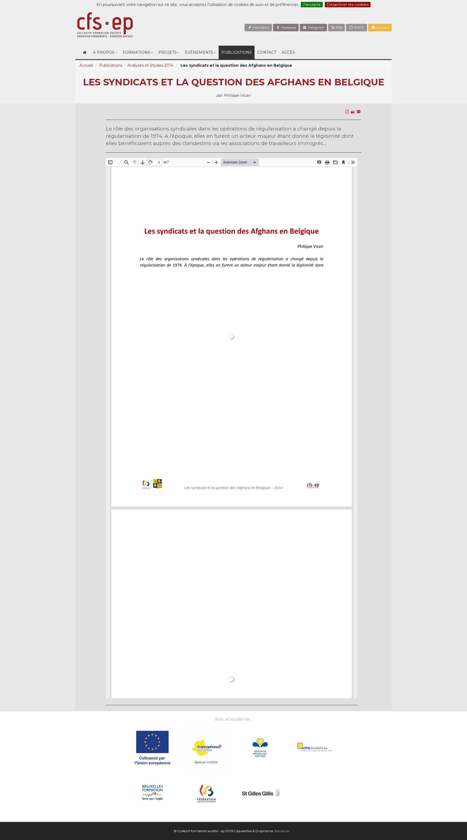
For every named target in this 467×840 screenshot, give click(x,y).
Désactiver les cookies (348, 4)
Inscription (260, 27)
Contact (382, 27)
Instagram (315, 27)
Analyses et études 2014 (150, 65)
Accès (288, 52)
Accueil (86, 65)
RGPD (358, 27)
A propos (104, 52)
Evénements (199, 52)
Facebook (288, 27)
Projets (167, 52)
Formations (136, 52)
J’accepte (312, 4)
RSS (338, 27)
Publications (236, 52)
